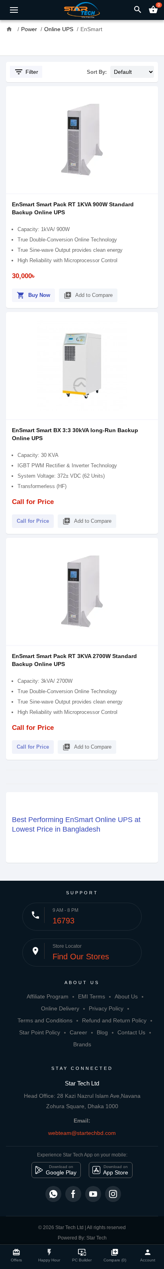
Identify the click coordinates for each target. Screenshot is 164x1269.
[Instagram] (113, 1194)
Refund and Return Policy (114, 1020)
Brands (82, 1044)
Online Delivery (60, 1008)
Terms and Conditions (45, 1020)
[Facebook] (73, 1194)
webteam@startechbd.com (82, 1133)
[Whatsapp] (53, 1194)
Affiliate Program (47, 996)
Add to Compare (88, 295)
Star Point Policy (39, 1032)
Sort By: (97, 72)
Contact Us (131, 1032)
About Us (126, 996)
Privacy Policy (106, 1008)
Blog (102, 1032)
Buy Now (33, 295)
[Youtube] (93, 1194)
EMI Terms (91, 996)
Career (78, 1032)
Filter (26, 72)
